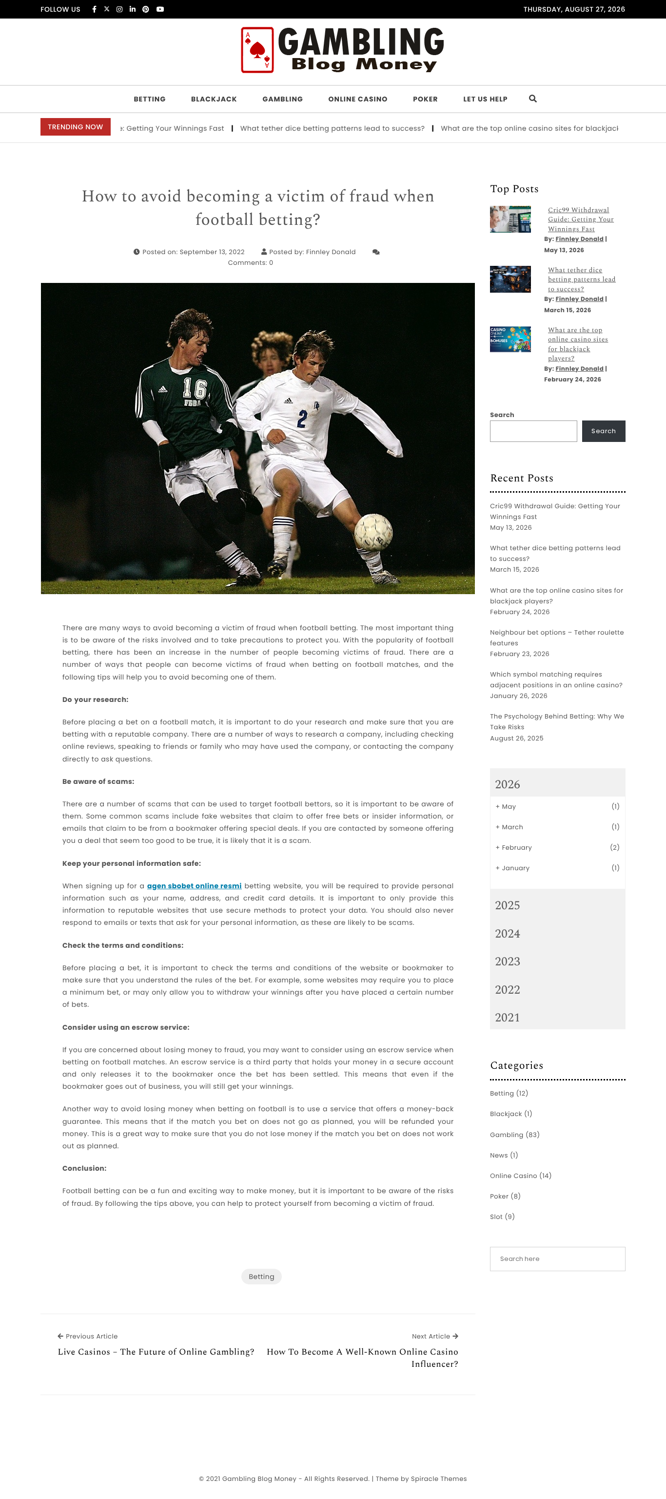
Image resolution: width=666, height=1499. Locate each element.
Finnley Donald (331, 252)
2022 (507, 990)
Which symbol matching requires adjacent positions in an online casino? (556, 680)
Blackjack (214, 99)
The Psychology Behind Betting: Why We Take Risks (557, 722)
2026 (507, 785)
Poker (425, 99)
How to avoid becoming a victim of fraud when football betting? (258, 208)
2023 (507, 962)
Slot (496, 1216)
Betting (150, 99)
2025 (507, 906)
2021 (507, 1018)
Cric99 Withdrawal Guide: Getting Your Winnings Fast (581, 220)
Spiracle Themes (439, 1478)
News (499, 1155)
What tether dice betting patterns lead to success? (304, 128)
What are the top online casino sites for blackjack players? (518, 128)
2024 (507, 934)
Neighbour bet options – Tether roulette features (557, 638)
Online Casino (358, 99)
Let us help (485, 99)
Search (502, 415)
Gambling (283, 99)
